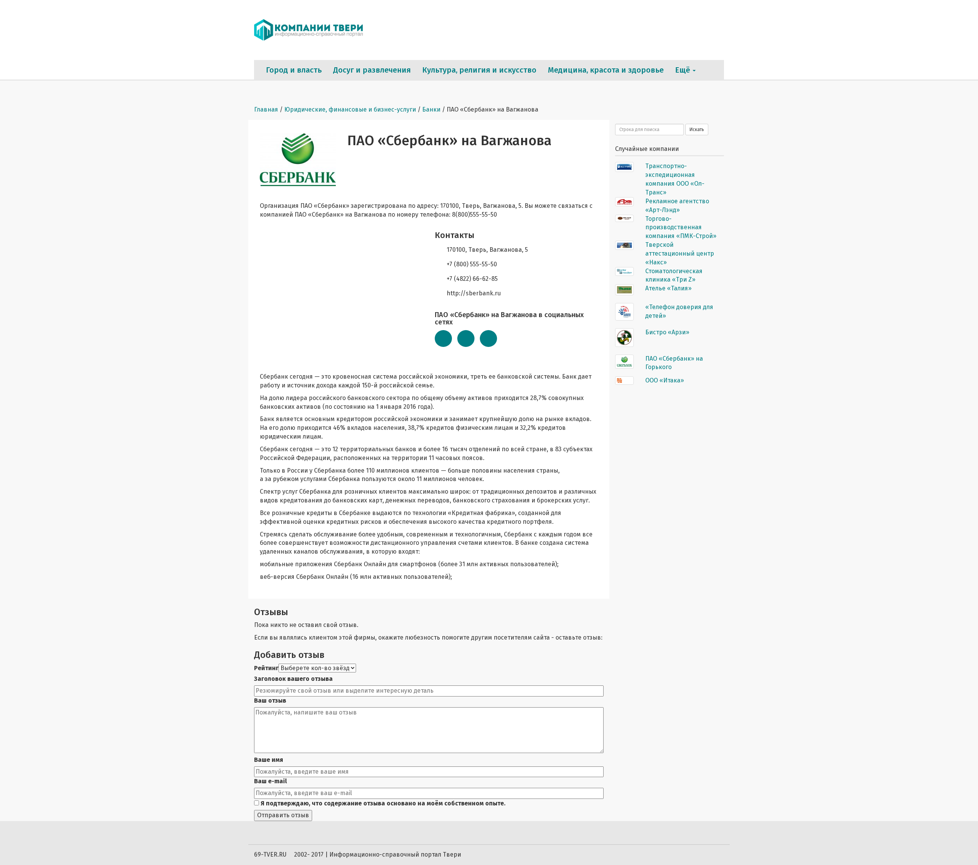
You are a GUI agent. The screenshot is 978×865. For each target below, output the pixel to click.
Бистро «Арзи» (667, 332)
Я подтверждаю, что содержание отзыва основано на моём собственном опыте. (382, 803)
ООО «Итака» (664, 380)
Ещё (683, 70)
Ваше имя (268, 759)
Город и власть (294, 70)
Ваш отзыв (270, 700)
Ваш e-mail (270, 781)
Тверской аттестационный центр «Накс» (679, 253)
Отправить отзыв (283, 815)
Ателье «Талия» (668, 288)
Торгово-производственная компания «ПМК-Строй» (680, 227)
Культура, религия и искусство (479, 70)
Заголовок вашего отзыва (293, 678)
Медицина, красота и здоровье (606, 70)
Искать (697, 129)
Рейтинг (266, 668)
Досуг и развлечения (372, 70)
